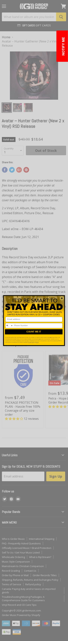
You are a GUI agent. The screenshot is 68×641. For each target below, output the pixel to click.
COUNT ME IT (33, 331)
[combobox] (9, 325)
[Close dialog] (61, 298)
